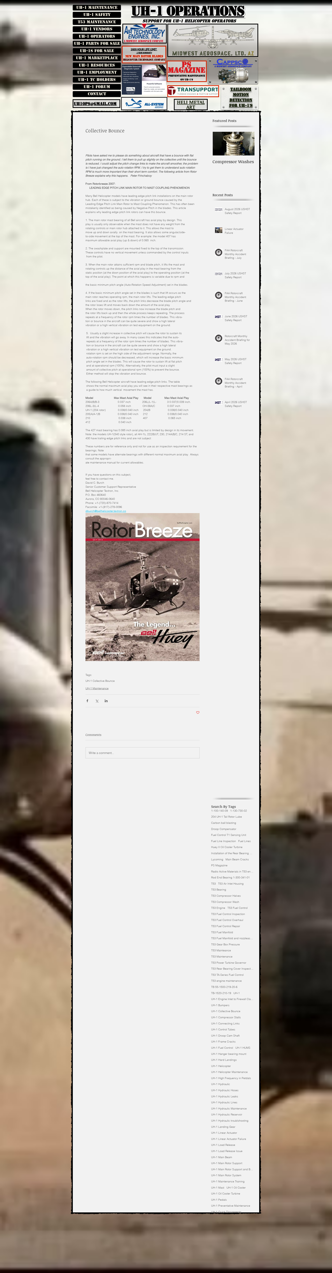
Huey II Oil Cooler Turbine (226, 847)
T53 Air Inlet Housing (231, 883)
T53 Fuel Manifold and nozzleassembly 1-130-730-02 (232, 938)
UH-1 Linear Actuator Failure (228, 1139)
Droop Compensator (223, 829)
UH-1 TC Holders (97, 79)
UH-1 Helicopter (221, 1066)
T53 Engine (218, 908)
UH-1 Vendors (96, 29)
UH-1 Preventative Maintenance (230, 1205)
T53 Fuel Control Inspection (228, 914)
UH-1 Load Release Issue (226, 1151)
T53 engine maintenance (226, 981)
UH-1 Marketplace (97, 57)
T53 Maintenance (97, 21)
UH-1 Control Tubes (223, 1029)
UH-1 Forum (97, 86)
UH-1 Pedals (219, 1199)
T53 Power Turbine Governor (228, 962)
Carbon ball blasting (223, 823)
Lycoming (217, 859)
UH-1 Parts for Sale (97, 43)
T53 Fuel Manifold (222, 932)
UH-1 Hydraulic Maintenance (229, 1108)
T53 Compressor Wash (225, 902)
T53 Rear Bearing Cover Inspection (232, 968)
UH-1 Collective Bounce (100, 681)
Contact (97, 93)
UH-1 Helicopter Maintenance (229, 1072)
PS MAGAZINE (186, 67)
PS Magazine (219, 865)
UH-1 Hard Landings (224, 1060)
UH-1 (236, 993)
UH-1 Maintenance (96, 7)
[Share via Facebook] (87, 701)
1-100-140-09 (219, 810)
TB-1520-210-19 (221, 993)
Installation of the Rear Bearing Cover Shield (232, 853)
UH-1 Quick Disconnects (226, 1212)
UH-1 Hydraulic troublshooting (229, 1120)
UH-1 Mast (217, 1187)
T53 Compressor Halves (226, 895)
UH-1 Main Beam (221, 1157)
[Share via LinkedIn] (106, 701)
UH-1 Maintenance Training (228, 1181)
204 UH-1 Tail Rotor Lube (226, 816)
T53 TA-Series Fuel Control (227, 975)
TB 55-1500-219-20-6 (224, 987)
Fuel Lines (244, 841)
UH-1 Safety (96, 14)
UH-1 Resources (97, 65)
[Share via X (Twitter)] (97, 701)
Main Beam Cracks (237, 859)
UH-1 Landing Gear (223, 1127)
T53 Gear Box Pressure (225, 944)
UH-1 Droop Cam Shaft (225, 1035)
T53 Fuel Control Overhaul (227, 920)
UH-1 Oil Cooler (236, 1187)
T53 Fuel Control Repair (225, 926)
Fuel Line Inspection (223, 841)
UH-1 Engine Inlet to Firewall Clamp (232, 999)
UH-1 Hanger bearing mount (228, 1054)
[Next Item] (248, 144)
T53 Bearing (218, 889)
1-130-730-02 (238, 810)
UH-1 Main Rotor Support (226, 1163)
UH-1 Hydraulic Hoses (224, 1090)
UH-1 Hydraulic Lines (224, 1102)
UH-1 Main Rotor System (226, 1175)
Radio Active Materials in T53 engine (232, 871)
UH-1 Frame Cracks (223, 1041)
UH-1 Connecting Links (225, 1023)
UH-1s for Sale (97, 50)
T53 (213, 883)
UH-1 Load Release (223, 1145)
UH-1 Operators (97, 36)
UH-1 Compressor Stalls (226, 1017)
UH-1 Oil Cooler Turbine (225, 1193)
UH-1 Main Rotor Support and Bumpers (232, 1169)
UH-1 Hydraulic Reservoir (226, 1114)
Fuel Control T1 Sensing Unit (228, 835)
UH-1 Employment (97, 72)
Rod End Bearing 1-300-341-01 (230, 877)
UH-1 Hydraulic (220, 1084)
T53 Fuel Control (237, 908)
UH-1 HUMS (242, 1047)
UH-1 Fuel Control (222, 1047)
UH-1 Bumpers (220, 1005)
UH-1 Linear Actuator (224, 1132)
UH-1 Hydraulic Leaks (224, 1096)
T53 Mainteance (221, 950)
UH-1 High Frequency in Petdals (231, 1078)
